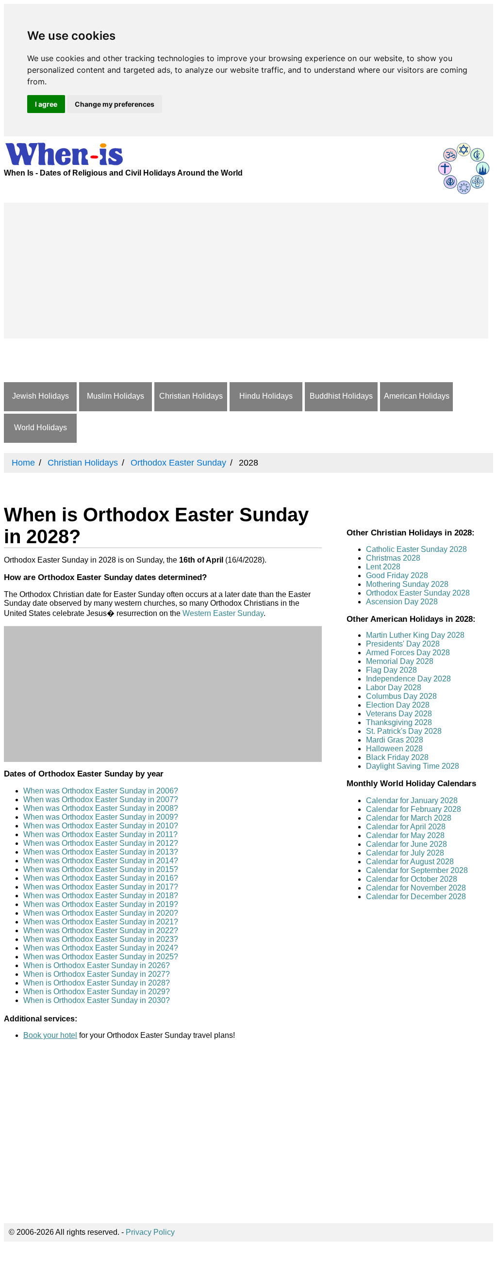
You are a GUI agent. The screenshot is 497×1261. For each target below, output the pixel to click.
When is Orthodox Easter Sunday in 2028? (96, 983)
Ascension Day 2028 (402, 602)
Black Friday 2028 (397, 757)
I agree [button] (46, 104)
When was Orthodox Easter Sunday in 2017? (100, 887)
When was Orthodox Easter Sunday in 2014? (100, 861)
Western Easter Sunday (223, 613)
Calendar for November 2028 (416, 888)
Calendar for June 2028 (406, 844)
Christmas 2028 (393, 558)
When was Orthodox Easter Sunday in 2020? (100, 913)
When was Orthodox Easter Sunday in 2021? (100, 922)
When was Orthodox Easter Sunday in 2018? (100, 895)
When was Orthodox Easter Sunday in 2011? (100, 834)
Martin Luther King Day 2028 (415, 635)
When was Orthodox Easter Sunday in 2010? (100, 826)
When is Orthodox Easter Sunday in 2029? (96, 991)
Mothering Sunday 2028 (407, 584)
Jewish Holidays (40, 396)
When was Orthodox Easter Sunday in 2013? (100, 852)
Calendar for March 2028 (408, 818)
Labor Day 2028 (393, 687)
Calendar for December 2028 (416, 896)
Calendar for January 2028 (412, 800)
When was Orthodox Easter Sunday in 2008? (100, 808)
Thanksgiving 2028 (399, 722)
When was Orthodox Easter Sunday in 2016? (100, 878)
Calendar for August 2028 (410, 861)
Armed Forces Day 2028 (408, 652)
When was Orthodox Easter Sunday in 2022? (100, 930)
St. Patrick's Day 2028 (404, 731)
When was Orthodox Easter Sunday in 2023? (100, 939)
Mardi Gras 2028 (394, 740)
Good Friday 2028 (397, 575)
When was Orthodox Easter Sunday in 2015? (100, 869)
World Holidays (40, 427)
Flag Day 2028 (391, 670)
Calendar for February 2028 (413, 809)
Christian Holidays (191, 396)
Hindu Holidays (266, 396)
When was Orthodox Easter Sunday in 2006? (100, 791)
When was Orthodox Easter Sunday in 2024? (100, 948)
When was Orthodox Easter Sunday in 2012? (100, 843)
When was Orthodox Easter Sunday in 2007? (100, 799)
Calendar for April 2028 (406, 827)
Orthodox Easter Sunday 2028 (418, 593)
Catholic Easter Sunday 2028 (416, 549)
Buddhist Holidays (341, 396)
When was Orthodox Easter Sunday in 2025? (100, 957)
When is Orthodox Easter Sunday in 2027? (96, 974)
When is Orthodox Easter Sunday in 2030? (96, 1000)
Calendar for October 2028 (411, 879)
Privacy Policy (150, 1232)
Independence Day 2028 (408, 679)
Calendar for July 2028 (405, 853)
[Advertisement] (246, 271)
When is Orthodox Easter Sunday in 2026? (96, 965)
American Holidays (416, 396)
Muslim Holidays (115, 396)
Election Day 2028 (398, 705)
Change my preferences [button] (114, 104)
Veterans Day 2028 (399, 714)
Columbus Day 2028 (401, 696)
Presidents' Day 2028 (403, 644)
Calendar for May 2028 (405, 835)
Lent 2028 (383, 567)
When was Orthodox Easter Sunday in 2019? (100, 904)
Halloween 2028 (394, 748)
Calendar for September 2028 (417, 870)
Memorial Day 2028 (399, 661)
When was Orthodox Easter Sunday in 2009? (100, 817)
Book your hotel (50, 1035)
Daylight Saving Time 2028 (412, 766)
